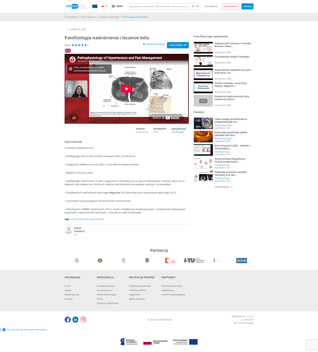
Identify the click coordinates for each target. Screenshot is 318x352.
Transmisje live (104, 290)
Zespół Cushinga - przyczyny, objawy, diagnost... (230, 84)
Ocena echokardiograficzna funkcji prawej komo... (229, 160)
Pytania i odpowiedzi (107, 303)
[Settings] (193, 6)
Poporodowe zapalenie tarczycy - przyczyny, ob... (233, 71)
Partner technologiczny (173, 294)
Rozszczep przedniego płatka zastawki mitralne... (230, 134)
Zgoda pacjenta (137, 298)
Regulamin (134, 294)
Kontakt (69, 298)
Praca (100, 298)
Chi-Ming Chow (221, 151)
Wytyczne (115, 192)
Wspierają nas (72, 294)
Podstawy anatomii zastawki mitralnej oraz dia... (230, 173)
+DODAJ (247, 6)
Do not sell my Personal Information (27, 329)
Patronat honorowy (171, 285)
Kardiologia (178, 132)
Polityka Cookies (137, 290)
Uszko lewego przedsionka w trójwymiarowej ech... (230, 120)
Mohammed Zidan (223, 125)
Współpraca (167, 290)
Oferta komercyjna (106, 294)
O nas (67, 285)
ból (72, 219)
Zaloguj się (211, 6)
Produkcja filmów (106, 285)
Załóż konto (230, 6)
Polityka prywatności (140, 285)
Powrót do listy (78, 29)
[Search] (197, 6)
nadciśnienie (97, 219)
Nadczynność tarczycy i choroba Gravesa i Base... (232, 45)
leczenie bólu (81, 219)
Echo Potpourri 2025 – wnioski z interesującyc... (232, 147)
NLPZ (86, 209)
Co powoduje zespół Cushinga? (231, 56)
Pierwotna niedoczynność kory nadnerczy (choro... (231, 98)
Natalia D (79, 231)
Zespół (68, 290)
